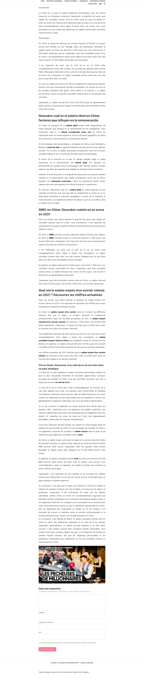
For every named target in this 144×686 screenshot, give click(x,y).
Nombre (42, 612)
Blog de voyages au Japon (47, 672)
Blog (100, 4)
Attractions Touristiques (54, 1)
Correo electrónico (46, 622)
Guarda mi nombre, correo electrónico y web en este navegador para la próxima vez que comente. (68, 642)
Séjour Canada (72, 672)
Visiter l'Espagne (83, 672)
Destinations (84, 1)
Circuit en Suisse (62, 672)
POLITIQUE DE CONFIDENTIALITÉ (68, 663)
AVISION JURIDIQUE (86, 663)
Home (42, 1)
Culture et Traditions (71, 1)
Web (40, 632)
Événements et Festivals (97, 1)
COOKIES (54, 663)
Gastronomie (93, 4)
